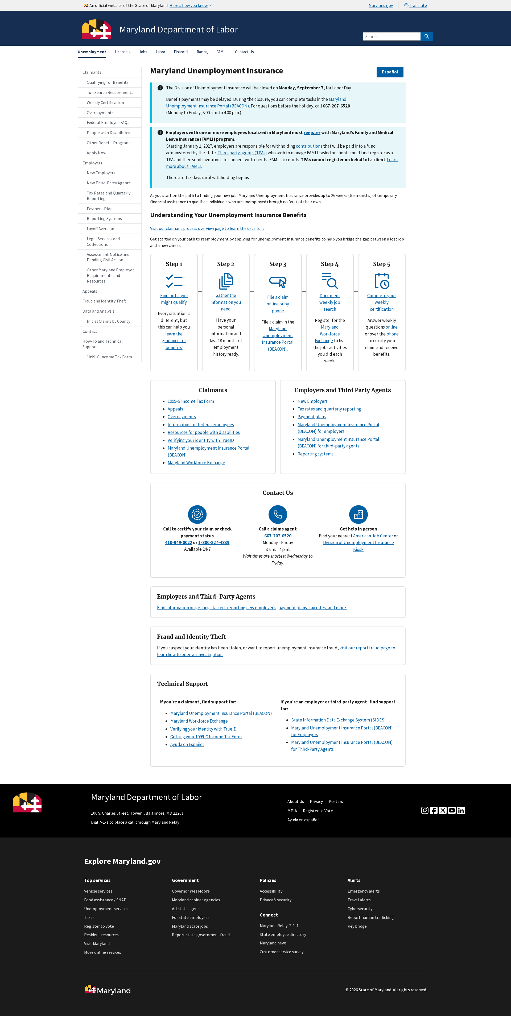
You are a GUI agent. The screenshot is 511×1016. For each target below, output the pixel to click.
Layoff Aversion (100, 228)
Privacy (316, 801)
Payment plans (312, 417)
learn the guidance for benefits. (174, 340)
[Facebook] (434, 810)
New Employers (101, 172)
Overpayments (100, 112)
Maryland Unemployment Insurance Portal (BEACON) (221, 713)
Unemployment (92, 51)
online (392, 327)
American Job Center (373, 536)
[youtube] (452, 810)
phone (392, 334)
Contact (90, 331)
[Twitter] (443, 810)
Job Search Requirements (110, 92)
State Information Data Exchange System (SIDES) (338, 720)
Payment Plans (100, 208)
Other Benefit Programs (109, 142)
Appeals (90, 291)
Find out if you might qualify (174, 299)
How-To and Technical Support (103, 343)
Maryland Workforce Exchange (327, 333)
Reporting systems (315, 454)
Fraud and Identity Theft (104, 301)
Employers (92, 162)
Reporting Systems (104, 218)
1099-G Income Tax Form (109, 356)
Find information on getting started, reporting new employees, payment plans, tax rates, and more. (252, 608)
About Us (295, 801)
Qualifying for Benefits (108, 82)
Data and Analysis (98, 311)
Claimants (92, 72)
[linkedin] (461, 810)
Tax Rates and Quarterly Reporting (108, 195)
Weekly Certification (105, 102)
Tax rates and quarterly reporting (329, 409)
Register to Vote (318, 810)
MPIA (292, 810)
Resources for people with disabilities (204, 432)
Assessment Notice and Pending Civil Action (108, 257)
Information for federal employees (201, 425)
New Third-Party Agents (109, 182)
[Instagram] (424, 810)
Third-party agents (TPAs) (242, 153)
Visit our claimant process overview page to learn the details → (207, 228)
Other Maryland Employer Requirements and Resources (110, 275)
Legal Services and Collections (103, 241)
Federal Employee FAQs (108, 122)
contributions (309, 146)
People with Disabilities (108, 132)
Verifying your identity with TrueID (201, 440)
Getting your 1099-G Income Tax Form (206, 737)
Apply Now (96, 152)
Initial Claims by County (108, 321)
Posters (336, 801)
